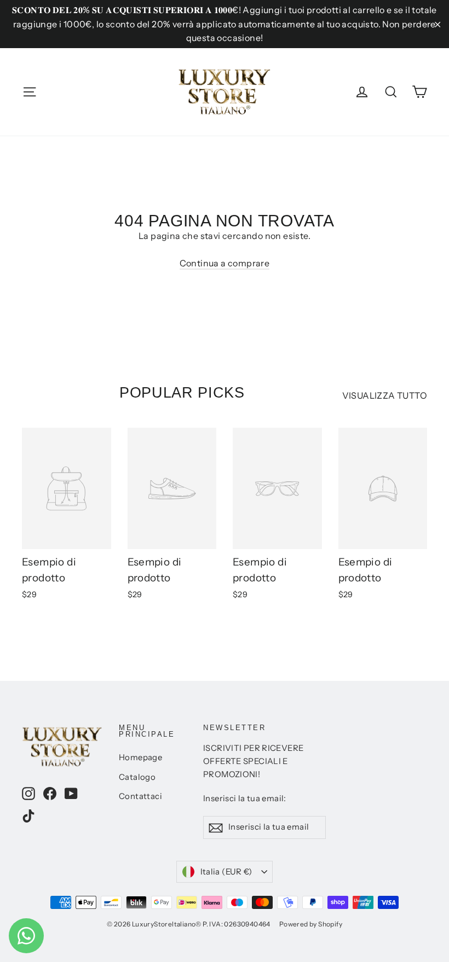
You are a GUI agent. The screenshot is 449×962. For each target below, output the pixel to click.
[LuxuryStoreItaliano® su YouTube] (71, 793)
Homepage (140, 757)
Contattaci (140, 796)
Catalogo (137, 777)
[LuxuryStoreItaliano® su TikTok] (28, 815)
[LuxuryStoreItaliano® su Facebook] (49, 793)
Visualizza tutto (384, 395)
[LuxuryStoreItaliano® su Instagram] (28, 793)
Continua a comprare (225, 263)
